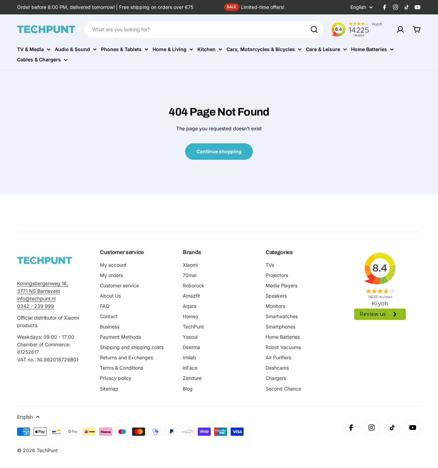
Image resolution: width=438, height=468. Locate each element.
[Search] (314, 29)
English (358, 7)
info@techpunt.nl (36, 298)
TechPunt (47, 450)
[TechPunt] (44, 260)
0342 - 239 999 (35, 306)
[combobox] (204, 29)
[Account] (400, 29)
